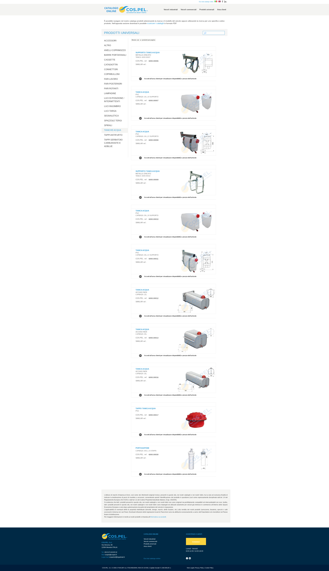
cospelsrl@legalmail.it (117, 557)
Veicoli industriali (150, 539)
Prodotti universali (150, 544)
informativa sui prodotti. (158, 517)
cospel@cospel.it (111, 555)
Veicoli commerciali (150, 541)
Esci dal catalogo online (206, 1)
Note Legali (190, 568)
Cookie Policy (209, 568)
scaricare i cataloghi (155, 23)
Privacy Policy (199, 568)
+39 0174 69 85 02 (110, 552)
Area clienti (148, 546)
